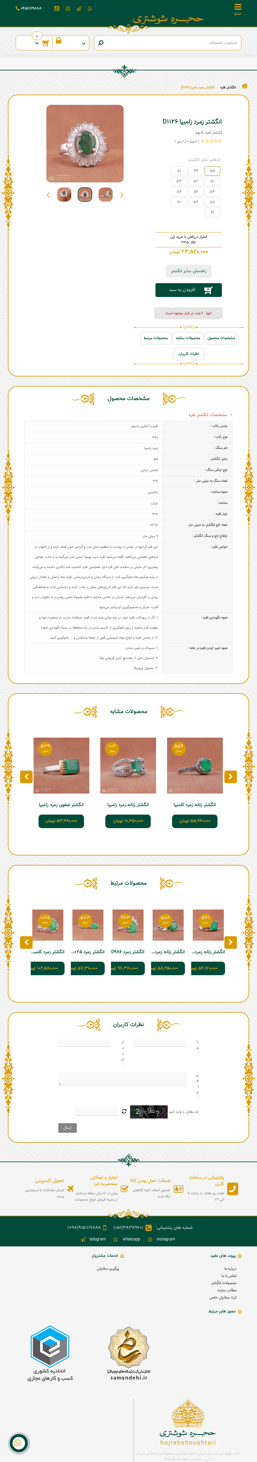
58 (212, 202)
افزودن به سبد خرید (182, 291)
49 (196, 171)
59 (195, 202)
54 (212, 192)
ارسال (67, 1128)
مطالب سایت (227, 1290)
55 (212, 171)
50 (179, 171)
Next (48, 194)
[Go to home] (245, 86)
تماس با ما (229, 1276)
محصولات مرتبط (156, 338)
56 (196, 192)
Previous (122, 194)
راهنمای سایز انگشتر (189, 271)
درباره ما (230, 1269)
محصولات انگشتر (224, 1283)
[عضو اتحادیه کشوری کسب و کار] (50, 1353)
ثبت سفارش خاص (223, 1297)
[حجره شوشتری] (168, 19)
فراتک (167, 1459)
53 (179, 181)
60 (179, 202)
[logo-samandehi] (128, 1353)
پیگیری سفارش (108, 1269)
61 (212, 212)
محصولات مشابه (188, 338)
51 (212, 181)
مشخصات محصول (221, 338)
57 (179, 192)
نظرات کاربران (188, 354)
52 (195, 181)
